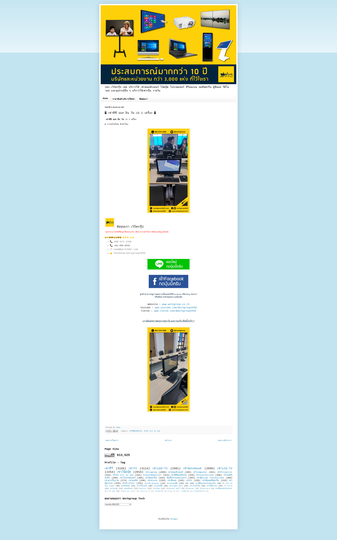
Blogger (174, 519)
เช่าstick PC (145, 491)
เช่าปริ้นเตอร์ (142, 486)
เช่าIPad (156, 488)
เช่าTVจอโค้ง (195, 486)
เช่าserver (190, 488)
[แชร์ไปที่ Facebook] (114, 431)
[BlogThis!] (109, 431)
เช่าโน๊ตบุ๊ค (124, 472)
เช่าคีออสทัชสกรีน (210, 480)
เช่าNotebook (192, 468)
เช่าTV (133, 468)
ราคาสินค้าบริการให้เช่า (124, 99)
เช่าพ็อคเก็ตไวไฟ (199, 491)
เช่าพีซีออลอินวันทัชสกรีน (205, 483)
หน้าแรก (168, 440)
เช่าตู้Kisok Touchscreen (210, 478)
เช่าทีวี (109, 468)
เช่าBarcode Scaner (128, 491)
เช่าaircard (205, 488)
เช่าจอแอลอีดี (172, 483)
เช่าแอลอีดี (158, 486)
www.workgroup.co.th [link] (176, 304)
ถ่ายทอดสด (125, 486)
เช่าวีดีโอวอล (212, 486)
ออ (174, 491)
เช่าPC (189, 480)
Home (105, 98)
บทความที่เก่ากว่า (225, 440)
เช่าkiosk (152, 480)
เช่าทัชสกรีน (151, 478)
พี (168, 491)
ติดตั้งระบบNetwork (177, 478)
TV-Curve (228, 486)
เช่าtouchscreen (205, 475)
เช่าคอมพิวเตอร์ (175, 472)
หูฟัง (187, 483)
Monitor (143, 488)
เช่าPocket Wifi (173, 488)
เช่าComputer (200, 472)
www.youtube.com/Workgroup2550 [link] (176, 307)
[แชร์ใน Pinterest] (117, 431)
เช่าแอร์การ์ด (159, 491)
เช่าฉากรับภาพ (112, 480)
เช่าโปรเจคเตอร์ (127, 478)
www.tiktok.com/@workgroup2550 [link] (175, 311)
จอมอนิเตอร (128, 488)
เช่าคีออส (171, 480)
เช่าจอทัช (133, 480)
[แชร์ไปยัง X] (112, 431)
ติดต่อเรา (143, 99)
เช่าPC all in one (152, 431)
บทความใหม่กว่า (112, 440)
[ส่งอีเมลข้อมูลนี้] (107, 431)
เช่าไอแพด (114, 488)
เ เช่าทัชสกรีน (184, 491)
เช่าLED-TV (160, 468)
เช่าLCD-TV (224, 468)
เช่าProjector (224, 472)
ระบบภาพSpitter (152, 475)
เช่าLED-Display (151, 483)
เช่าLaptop (151, 472)
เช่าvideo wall (176, 486)
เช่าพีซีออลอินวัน (135, 431)
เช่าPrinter (128, 483)
